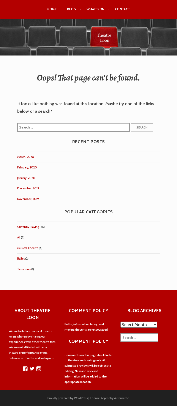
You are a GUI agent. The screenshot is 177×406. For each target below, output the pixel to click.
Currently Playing (28, 227)
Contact (122, 9)
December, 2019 (28, 188)
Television (24, 269)
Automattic (121, 398)
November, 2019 (28, 199)
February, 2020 (27, 167)
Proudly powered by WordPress (67, 398)
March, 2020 (25, 157)
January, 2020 (26, 178)
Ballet (21, 258)
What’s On (95, 9)
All (18, 237)
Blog (71, 9)
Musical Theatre (27, 248)
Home (52, 9)
